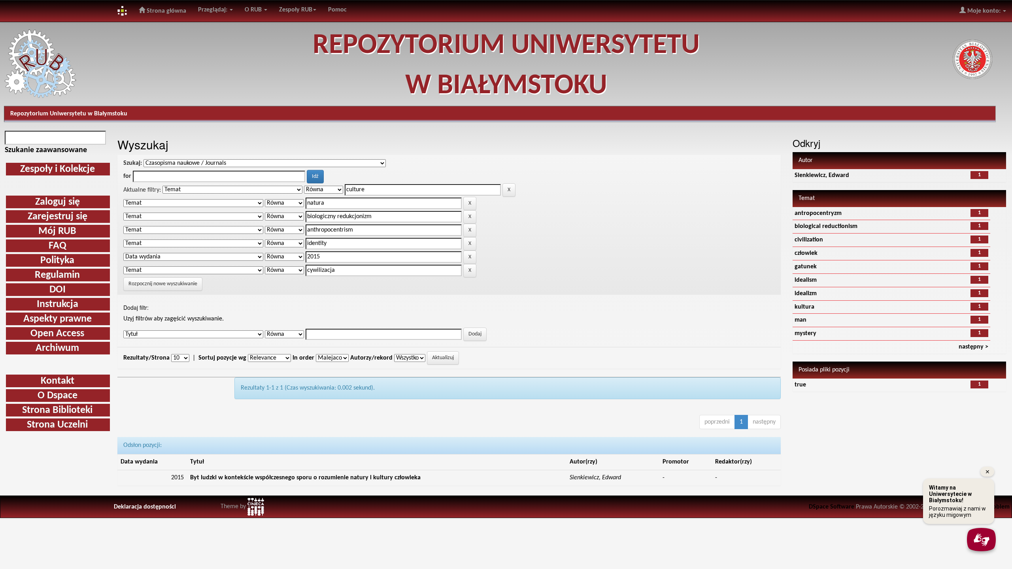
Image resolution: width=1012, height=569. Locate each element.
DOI (57, 290)
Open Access (57, 334)
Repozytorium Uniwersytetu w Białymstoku (68, 114)
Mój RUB (57, 231)
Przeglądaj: (213, 10)
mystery (805, 333)
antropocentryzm (818, 213)
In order (303, 358)
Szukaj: (132, 163)
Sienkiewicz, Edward (822, 175)
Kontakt (57, 381)
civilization (809, 240)
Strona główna (165, 11)
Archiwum (57, 348)
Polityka (57, 261)
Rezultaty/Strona (146, 358)
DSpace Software (831, 507)
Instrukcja (57, 304)
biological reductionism (826, 226)
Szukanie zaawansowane (46, 150)
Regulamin (57, 275)
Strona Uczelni (57, 425)
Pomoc (337, 10)
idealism (806, 280)
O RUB (254, 10)
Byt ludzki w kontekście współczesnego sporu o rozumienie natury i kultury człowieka (305, 478)
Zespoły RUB (295, 10)
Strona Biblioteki (57, 410)
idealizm (806, 293)
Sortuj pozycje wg (222, 358)
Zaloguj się (57, 202)
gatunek (806, 267)
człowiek (806, 253)
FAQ (57, 246)
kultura (804, 307)
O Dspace (57, 396)
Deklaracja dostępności (145, 507)
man (800, 320)
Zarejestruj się (57, 217)
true (800, 385)
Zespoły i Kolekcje (57, 169)
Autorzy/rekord (371, 358)
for (127, 176)
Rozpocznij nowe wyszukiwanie (162, 284)
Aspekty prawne (57, 319)
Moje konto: (984, 11)
